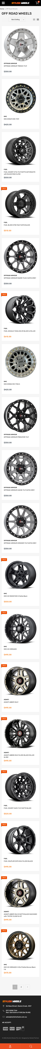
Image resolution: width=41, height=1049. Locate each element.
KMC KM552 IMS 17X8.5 (12, 384)
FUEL (5, 169)
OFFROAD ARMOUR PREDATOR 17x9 (16, 437)
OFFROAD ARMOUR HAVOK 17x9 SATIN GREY (19, 490)
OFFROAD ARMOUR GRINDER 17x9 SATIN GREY (20, 543)
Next (27, 987)
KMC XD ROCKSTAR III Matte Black (15, 596)
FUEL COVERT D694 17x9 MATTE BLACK (17, 808)
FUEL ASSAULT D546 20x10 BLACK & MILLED (19, 331)
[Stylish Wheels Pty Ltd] (20, 3)
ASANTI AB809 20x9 (11, 702)
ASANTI (6, 699)
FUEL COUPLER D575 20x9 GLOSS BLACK (18, 861)
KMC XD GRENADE (10, 649)
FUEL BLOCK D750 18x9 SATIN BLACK (17, 225)
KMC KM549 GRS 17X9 (11, 119)
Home (2, 9)
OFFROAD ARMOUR (10, 63)
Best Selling (15, 19)
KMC (5, 116)
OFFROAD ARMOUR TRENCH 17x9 (15, 66)
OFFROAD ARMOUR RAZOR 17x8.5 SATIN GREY (20, 278)
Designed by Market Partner (30, 1038)
